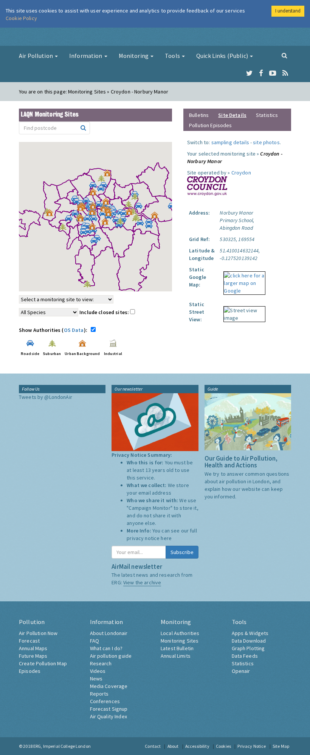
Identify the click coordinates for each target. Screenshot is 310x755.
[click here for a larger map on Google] (242, 280)
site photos (266, 142)
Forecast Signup (109, 708)
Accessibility (197, 746)
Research (101, 663)
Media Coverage (109, 686)
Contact (153, 746)
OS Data (74, 330)
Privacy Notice (251, 746)
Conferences (105, 701)
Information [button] (86, 55)
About (173, 746)
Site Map (281, 746)
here (166, 538)
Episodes (29, 671)
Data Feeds (245, 655)
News (96, 678)
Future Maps (33, 655)
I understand (288, 11)
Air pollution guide (111, 655)
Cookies (223, 746)
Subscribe (182, 552)
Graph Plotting (248, 648)
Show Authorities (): (54, 330)
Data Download (249, 640)
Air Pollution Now (38, 633)
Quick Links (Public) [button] (222, 55)
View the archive (142, 582)
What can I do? (106, 648)
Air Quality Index (108, 716)
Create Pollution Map (43, 663)
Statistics (267, 115)
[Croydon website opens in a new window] (207, 185)
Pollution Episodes (210, 125)
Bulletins (199, 115)
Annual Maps (33, 648)
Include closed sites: (104, 312)
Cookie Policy (21, 18)
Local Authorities (180, 633)
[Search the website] (284, 55)
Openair (241, 671)
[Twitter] (249, 73)
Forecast (29, 640)
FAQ (94, 640)
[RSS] (285, 73)
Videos (98, 671)
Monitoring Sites (179, 640)
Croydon (241, 172)
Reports (99, 693)
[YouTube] (272, 73)
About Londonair (109, 633)
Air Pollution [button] (36, 55)
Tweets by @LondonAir (45, 397)
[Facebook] (261, 73)
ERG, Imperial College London (62, 746)
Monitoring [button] (134, 55)
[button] (109, 175)
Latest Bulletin (177, 648)
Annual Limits (176, 655)
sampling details (230, 142)
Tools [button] (173, 55)
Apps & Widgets (250, 633)
